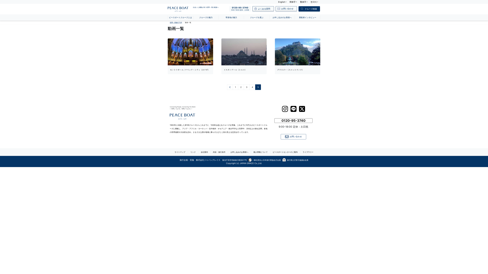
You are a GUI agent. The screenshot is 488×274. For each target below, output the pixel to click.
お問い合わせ (296, 136)
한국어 (314, 2)
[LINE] (293, 109)
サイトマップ (180, 152)
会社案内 (204, 152)
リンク (193, 152)
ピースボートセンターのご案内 (285, 152)
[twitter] (302, 109)
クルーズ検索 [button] (311, 9)
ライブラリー (308, 152)
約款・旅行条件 (219, 152)
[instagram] (285, 109)
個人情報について (260, 152)
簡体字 (292, 2)
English (281, 2)
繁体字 (303, 2)
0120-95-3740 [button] (293, 121)
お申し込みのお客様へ (239, 152)
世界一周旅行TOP (176, 22)
